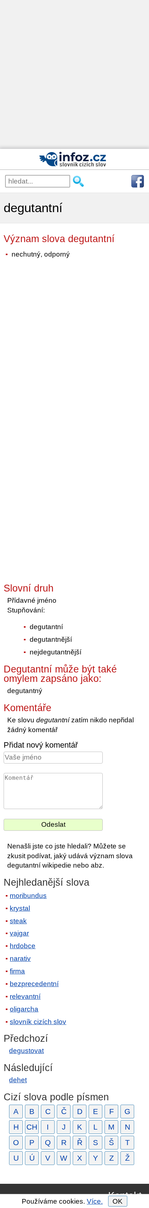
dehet (18, 1080)
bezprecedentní (34, 984)
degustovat (26, 1050)
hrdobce (22, 946)
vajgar (19, 933)
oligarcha (24, 1009)
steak (18, 921)
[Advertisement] (74, 74)
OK (117, 1201)
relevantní (25, 996)
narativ (20, 958)
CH (31, 1127)
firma (17, 971)
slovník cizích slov (38, 1022)
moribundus (28, 895)
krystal (20, 908)
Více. (95, 1201)
